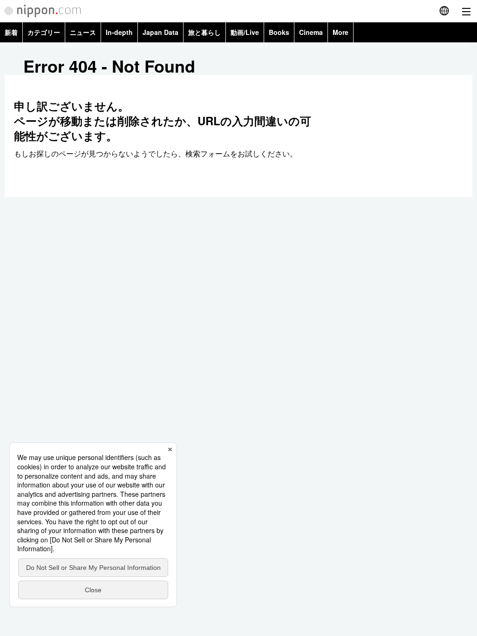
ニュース (83, 32)
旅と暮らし (204, 32)
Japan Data (160, 32)
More (340, 32)
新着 (11, 32)
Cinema (311, 32)
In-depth (119, 32)
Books (279, 32)
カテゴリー (43, 32)
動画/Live (245, 32)
